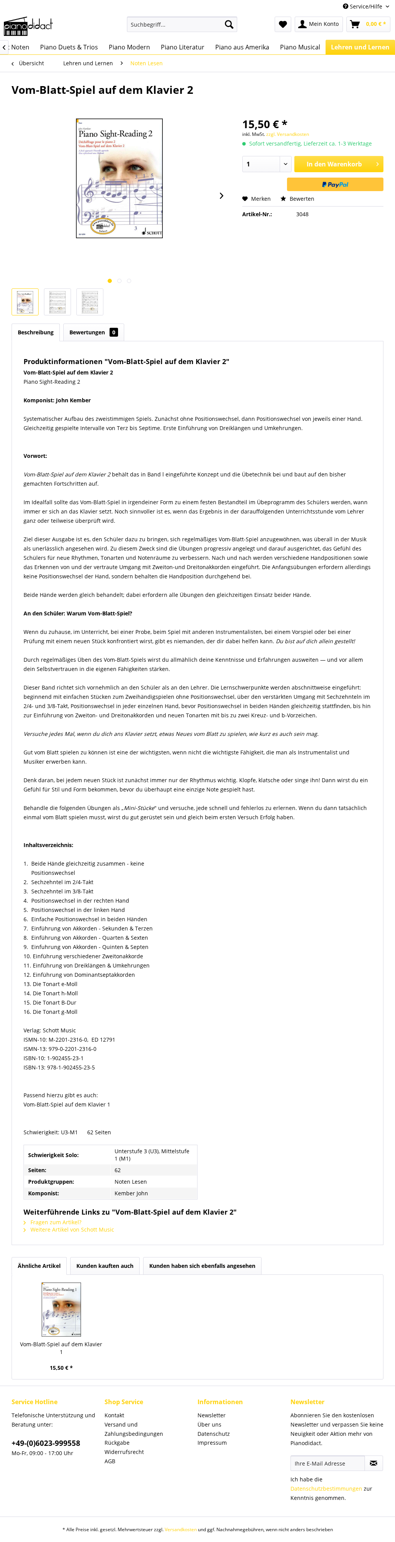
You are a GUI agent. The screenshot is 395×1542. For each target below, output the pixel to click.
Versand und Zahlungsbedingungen (134, 1429)
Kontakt (114, 1415)
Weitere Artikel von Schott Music (71, 1229)
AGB (110, 1461)
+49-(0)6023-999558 (46, 1443)
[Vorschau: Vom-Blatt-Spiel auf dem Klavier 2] (25, 301)
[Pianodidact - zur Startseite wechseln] (28, 26)
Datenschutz (214, 1433)
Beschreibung (36, 332)
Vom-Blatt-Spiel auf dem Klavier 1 (61, 1348)
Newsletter (212, 1415)
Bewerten (301, 198)
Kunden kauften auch (104, 1265)
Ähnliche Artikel (39, 1265)
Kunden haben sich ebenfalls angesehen (202, 1265)
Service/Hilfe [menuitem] (366, 6)
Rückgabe (117, 1442)
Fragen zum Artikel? (55, 1222)
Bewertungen (92, 332)
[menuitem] (182, 24)
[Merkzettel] (283, 24)
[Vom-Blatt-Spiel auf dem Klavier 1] (61, 1310)
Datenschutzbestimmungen (326, 1488)
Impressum (212, 1442)
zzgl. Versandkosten (287, 134)
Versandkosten (181, 1529)
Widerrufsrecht (124, 1452)
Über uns (209, 1424)
